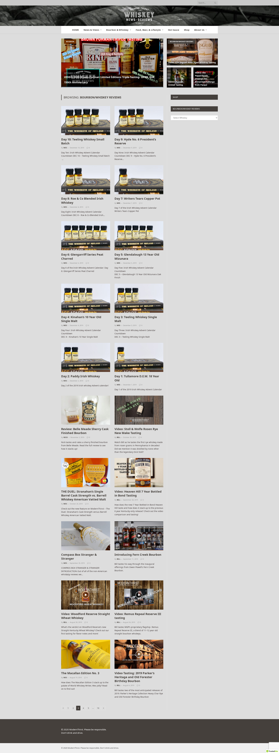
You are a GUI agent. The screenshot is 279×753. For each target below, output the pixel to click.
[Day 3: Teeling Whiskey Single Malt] (139, 298)
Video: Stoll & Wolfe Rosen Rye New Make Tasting (136, 431)
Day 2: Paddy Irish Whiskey (80, 376)
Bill (118, 437)
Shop (186, 29)
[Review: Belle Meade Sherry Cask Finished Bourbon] (85, 410)
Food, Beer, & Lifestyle (148, 29)
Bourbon (70, 42)
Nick (66, 437)
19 (98, 708)
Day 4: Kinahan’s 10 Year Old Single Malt (81, 319)
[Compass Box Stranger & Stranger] (85, 535)
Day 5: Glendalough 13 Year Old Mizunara (137, 256)
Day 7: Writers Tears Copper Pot (137, 198)
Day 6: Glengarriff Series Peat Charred (82, 256)
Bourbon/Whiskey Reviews (181, 42)
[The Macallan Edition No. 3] (85, 654)
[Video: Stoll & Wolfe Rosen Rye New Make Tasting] (139, 410)
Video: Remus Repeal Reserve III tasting (138, 616)
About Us (199, 29)
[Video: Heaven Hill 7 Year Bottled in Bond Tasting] (139, 472)
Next (157, 61)
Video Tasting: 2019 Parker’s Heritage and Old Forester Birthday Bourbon (134, 677)
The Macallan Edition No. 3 (80, 673)
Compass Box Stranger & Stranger (79, 556)
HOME (75, 29)
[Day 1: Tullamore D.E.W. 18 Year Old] (139, 357)
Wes (65, 148)
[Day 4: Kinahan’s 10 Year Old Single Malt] (85, 298)
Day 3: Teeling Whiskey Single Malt (136, 319)
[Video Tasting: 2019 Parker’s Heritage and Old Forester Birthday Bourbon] (139, 654)
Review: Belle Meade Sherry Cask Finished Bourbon (85, 431)
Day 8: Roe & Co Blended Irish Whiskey (82, 200)
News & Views (91, 29)
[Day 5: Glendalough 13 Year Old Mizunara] (139, 235)
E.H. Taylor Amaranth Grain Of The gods (90, 82)
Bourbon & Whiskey (117, 29)
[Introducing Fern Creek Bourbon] (139, 535)
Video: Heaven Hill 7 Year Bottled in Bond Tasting (138, 493)
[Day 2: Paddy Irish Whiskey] (85, 357)
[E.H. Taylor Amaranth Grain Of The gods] (112, 63)
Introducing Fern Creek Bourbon (138, 555)
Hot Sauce (173, 29)
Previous (66, 61)
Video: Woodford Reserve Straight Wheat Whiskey (85, 616)
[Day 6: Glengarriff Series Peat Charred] (85, 235)
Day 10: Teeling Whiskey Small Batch (82, 141)
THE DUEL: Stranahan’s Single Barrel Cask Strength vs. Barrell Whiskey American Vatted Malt (83, 495)
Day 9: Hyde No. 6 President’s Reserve (135, 141)
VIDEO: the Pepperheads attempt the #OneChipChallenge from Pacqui (205, 78)
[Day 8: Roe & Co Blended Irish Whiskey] (85, 179)
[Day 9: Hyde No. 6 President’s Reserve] (139, 120)
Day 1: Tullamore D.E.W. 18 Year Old (137, 378)
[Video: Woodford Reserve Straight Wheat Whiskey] (85, 594)
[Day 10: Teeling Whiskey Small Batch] (85, 120)
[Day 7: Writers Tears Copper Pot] (139, 179)
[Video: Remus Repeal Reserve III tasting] (139, 594)
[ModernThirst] (139, 16)
